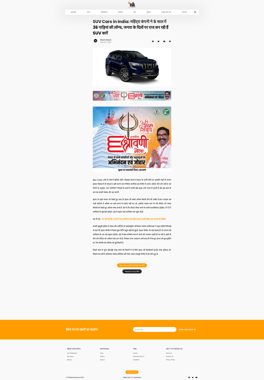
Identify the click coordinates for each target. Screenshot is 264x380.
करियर (120, 12)
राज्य (88, 12)
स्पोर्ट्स (184, 12)
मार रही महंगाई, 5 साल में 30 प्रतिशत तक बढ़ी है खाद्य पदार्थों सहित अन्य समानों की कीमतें (133, 219)
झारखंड (73, 12)
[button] (195, 12)
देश (135, 12)
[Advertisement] (132, 289)
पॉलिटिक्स (104, 12)
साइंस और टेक (166, 12)
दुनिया (149, 12)
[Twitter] (192, 377)
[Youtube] (196, 377)
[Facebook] (189, 377)
